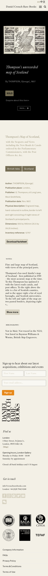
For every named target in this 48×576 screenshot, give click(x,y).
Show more (12, 312)
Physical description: (15, 206)
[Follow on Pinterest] (14, 496)
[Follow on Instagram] (9, 496)
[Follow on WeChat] (4, 502)
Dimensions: (11, 223)
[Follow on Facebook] (4, 496)
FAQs (5, 555)
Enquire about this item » (17, 100)
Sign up (8, 392)
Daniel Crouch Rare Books (21, 6)
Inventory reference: (15, 232)
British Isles (13, 169)
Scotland (29, 169)
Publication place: (13, 188)
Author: (8, 183)
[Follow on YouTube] (23, 496)
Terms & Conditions (12, 566)
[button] (40, 6)
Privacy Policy (9, 561)
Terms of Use (9, 572)
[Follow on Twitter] (18, 496)
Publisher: (10, 192)
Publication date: (13, 201)
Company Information (13, 549)
